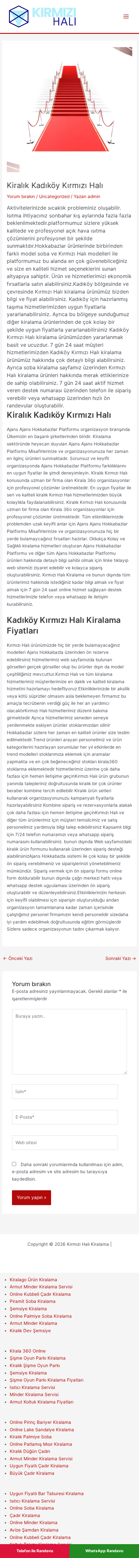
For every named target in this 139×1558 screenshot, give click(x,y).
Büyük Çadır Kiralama (32, 1473)
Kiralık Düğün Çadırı (30, 1451)
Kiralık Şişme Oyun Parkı (35, 1365)
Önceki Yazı (17, 958)
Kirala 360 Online (28, 1350)
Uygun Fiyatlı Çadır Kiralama (39, 1465)
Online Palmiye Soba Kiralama (41, 1316)
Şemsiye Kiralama (28, 1308)
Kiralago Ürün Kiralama (33, 1279)
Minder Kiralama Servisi (34, 1394)
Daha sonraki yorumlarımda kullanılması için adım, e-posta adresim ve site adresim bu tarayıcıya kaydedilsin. (67, 1172)
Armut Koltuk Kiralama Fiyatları (41, 1401)
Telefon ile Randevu (34, 1550)
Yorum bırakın (21, 196)
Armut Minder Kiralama (33, 1323)
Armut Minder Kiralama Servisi (41, 1286)
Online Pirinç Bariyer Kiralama (40, 1422)
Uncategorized (54, 196)
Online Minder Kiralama (34, 1522)
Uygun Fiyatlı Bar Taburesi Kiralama (47, 1493)
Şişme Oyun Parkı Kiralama (38, 1358)
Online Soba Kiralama (32, 1508)
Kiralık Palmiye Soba (31, 1436)
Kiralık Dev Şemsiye (30, 1330)
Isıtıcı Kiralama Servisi (32, 1387)
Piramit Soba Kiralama (33, 1301)
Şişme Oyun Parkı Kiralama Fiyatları (46, 1380)
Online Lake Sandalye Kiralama (42, 1429)
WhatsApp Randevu (104, 1550)
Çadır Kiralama (25, 1515)
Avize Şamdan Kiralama (34, 1530)
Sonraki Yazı (120, 958)
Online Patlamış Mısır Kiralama (41, 1444)
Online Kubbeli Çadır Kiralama (40, 1294)
